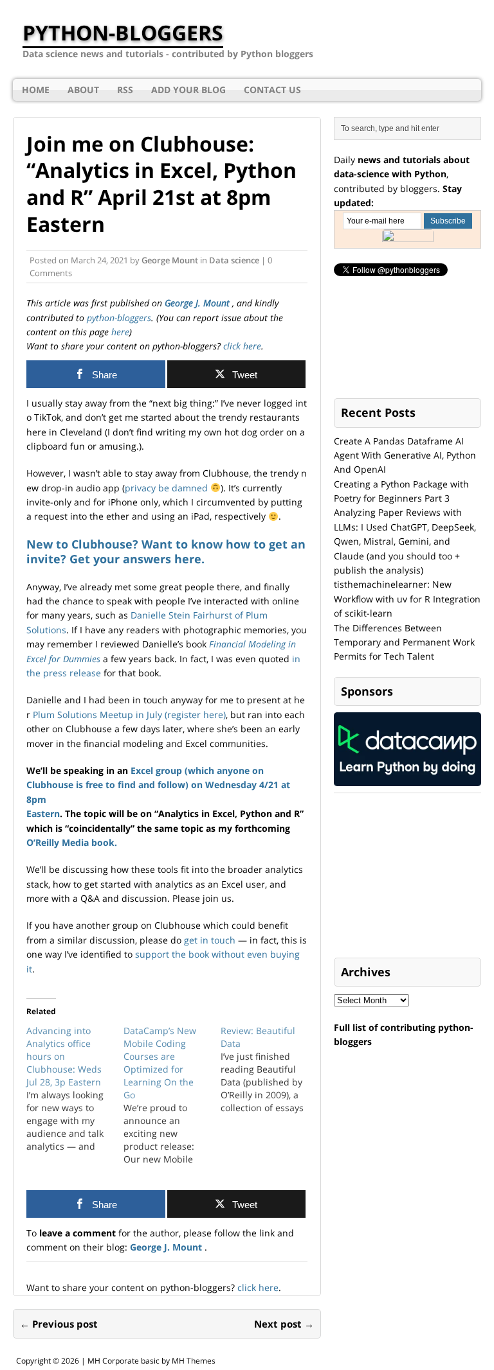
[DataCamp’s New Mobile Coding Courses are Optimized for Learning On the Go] (172, 1095)
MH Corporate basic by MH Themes (151, 1360)
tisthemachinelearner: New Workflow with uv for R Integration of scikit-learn (407, 598)
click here (241, 346)
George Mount (170, 260)
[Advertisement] (414, 876)
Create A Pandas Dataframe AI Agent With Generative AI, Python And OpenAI (405, 455)
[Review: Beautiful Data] (269, 1069)
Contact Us (272, 89)
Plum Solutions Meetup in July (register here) (129, 714)
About (83, 89)
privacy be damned (166, 488)
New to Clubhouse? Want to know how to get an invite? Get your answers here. (166, 551)
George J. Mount (198, 303)
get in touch (209, 940)
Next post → (284, 1323)
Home (36, 89)
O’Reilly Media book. (71, 842)
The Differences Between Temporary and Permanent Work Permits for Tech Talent (404, 642)
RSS (125, 89)
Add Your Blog (188, 89)
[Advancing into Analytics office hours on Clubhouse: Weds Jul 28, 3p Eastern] (75, 1088)
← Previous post (59, 1323)
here (120, 332)
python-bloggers (119, 318)
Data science (234, 260)
